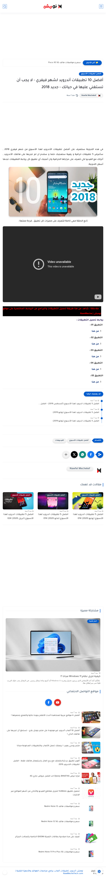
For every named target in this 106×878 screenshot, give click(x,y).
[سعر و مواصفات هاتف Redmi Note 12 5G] (91, 823)
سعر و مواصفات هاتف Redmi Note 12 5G (60, 822)
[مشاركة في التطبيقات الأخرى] (66, 454)
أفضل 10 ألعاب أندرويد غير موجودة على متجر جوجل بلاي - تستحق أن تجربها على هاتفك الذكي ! (43, 732)
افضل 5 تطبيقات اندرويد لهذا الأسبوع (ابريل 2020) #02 (18, 516)
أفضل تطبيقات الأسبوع (91, 74)
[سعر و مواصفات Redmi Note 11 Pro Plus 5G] (91, 854)
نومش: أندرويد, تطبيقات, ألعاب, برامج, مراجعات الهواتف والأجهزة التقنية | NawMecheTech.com (49, 872)
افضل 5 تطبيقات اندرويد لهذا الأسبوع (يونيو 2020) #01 (88, 516)
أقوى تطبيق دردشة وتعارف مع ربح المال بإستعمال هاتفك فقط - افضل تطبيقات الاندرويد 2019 (46, 763)
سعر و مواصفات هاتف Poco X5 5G (64, 63)
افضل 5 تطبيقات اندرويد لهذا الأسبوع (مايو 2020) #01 (53, 516)
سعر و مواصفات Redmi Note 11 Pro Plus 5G (59, 852)
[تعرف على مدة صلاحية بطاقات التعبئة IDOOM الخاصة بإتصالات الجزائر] (91, 838)
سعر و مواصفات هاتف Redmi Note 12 (62, 806)
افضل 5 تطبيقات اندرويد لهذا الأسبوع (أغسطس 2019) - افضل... (69, 404)
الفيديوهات (59, 440)
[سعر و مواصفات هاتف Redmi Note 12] (91, 808)
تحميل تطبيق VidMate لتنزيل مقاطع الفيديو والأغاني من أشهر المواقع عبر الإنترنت (45, 793)
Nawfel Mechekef (88, 96)
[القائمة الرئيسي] (101, 6)
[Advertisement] (53, 37)
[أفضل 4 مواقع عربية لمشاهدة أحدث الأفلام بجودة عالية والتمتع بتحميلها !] (91, 717)
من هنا (95, 331)
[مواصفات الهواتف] (5, 872)
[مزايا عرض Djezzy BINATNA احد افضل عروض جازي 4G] (91, 778)
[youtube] (57, 702)
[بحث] (5, 6)
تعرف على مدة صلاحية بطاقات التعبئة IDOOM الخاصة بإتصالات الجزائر (47, 837)
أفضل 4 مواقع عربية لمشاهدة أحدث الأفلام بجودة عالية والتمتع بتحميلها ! (45, 715)
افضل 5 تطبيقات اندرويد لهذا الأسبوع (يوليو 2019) (76, 412)
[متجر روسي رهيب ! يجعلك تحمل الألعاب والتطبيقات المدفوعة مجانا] (91, 747)
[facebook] (48, 702)
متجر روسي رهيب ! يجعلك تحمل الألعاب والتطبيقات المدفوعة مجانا (48, 746)
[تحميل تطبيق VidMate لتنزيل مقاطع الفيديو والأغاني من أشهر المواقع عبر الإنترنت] (91, 793)
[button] (90, 454)
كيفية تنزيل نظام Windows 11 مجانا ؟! (80, 676)
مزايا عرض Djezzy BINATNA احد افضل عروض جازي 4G (55, 776)
